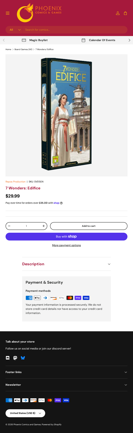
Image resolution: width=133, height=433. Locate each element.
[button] (125, 13)
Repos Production (15, 181)
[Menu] (7, 13)
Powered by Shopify (51, 424)
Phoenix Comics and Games (27, 424)
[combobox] (66, 29)
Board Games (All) (23, 49)
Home (8, 49)
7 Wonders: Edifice (45, 49)
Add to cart (88, 226)
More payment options (66, 245)
